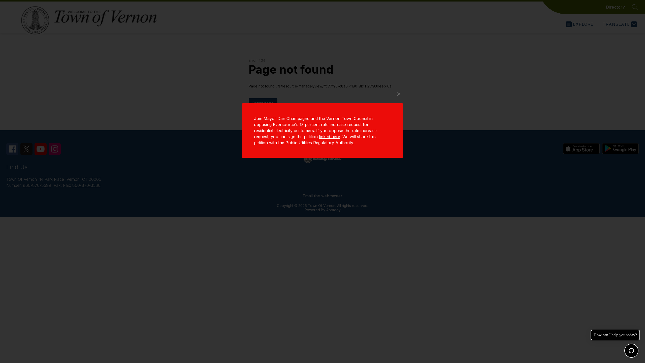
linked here (329, 136)
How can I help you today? (615, 335)
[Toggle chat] (631, 350)
